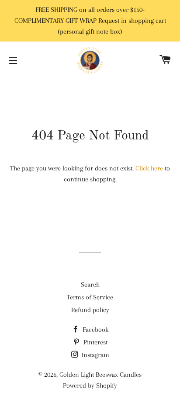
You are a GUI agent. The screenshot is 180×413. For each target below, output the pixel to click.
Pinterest (94, 342)
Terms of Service (90, 297)
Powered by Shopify (90, 385)
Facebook (94, 329)
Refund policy (90, 310)
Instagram (94, 355)
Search (90, 284)
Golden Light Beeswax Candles (100, 374)
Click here (149, 168)
